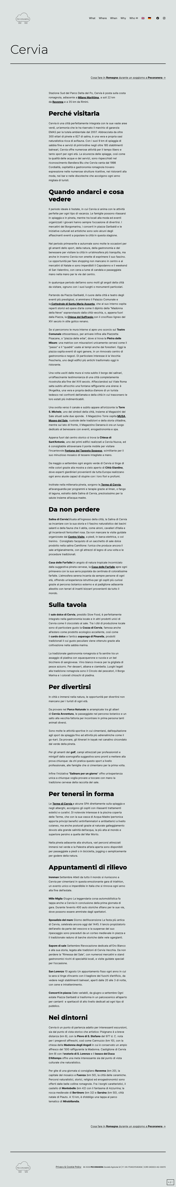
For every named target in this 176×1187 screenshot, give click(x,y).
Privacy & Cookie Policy (68, 1166)
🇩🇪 (149, 18)
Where (103, 18)
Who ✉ (133, 18)
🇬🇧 (143, 18)
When (113, 18)
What (92, 18)
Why (123, 18)
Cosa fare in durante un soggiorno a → (128, 77)
